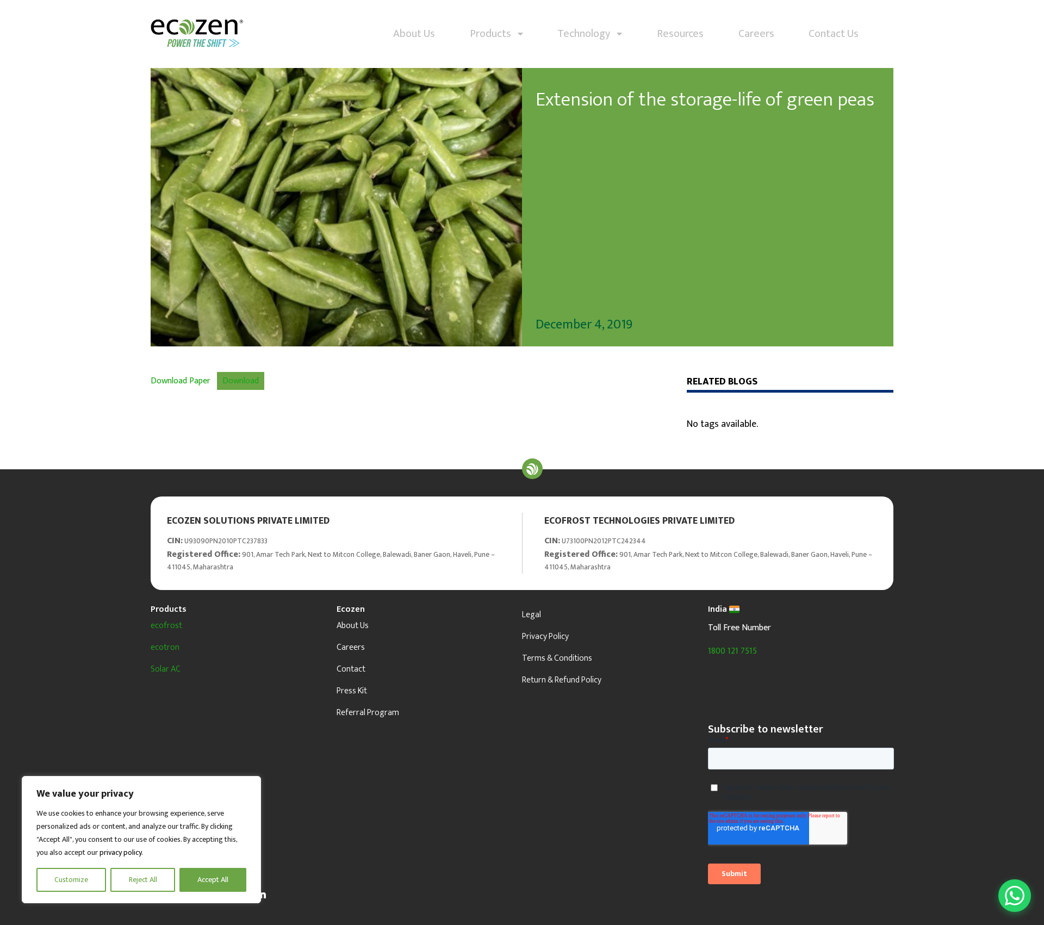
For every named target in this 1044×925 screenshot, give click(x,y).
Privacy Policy (545, 636)
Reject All (143, 879)
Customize (71, 879)
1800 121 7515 (732, 651)
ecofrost (166, 625)
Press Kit (352, 691)
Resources (680, 33)
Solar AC (166, 669)
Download (240, 381)
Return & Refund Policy (561, 680)
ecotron (165, 647)
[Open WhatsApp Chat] (1014, 895)
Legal (531, 614)
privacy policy (120, 852)
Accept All (212, 879)
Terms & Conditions (557, 658)
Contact (351, 669)
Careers (756, 33)
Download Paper (180, 381)
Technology (587, 33)
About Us (414, 33)
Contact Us (834, 33)
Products (494, 33)
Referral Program (368, 712)
